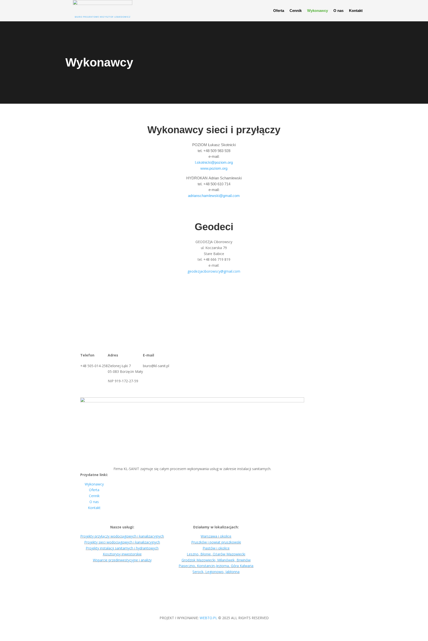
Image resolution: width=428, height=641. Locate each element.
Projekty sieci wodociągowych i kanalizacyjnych (122, 542)
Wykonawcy (317, 11)
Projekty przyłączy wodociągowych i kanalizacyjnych (122, 536)
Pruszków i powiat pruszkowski (216, 542)
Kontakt (356, 11)
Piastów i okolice (216, 548)
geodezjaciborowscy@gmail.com (213, 271)
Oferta (278, 11)
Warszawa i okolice (216, 536)
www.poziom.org (213, 168)
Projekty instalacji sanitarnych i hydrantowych (122, 548)
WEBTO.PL (208, 617)
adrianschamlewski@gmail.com (214, 195)
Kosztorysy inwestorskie (122, 554)
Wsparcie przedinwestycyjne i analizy (122, 560)
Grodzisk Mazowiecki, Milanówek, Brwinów (216, 560)
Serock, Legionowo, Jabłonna (216, 571)
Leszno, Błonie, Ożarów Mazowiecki (216, 554)
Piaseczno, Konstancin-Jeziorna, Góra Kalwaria (216, 565)
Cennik (296, 11)
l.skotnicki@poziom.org (214, 162)
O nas (338, 11)
